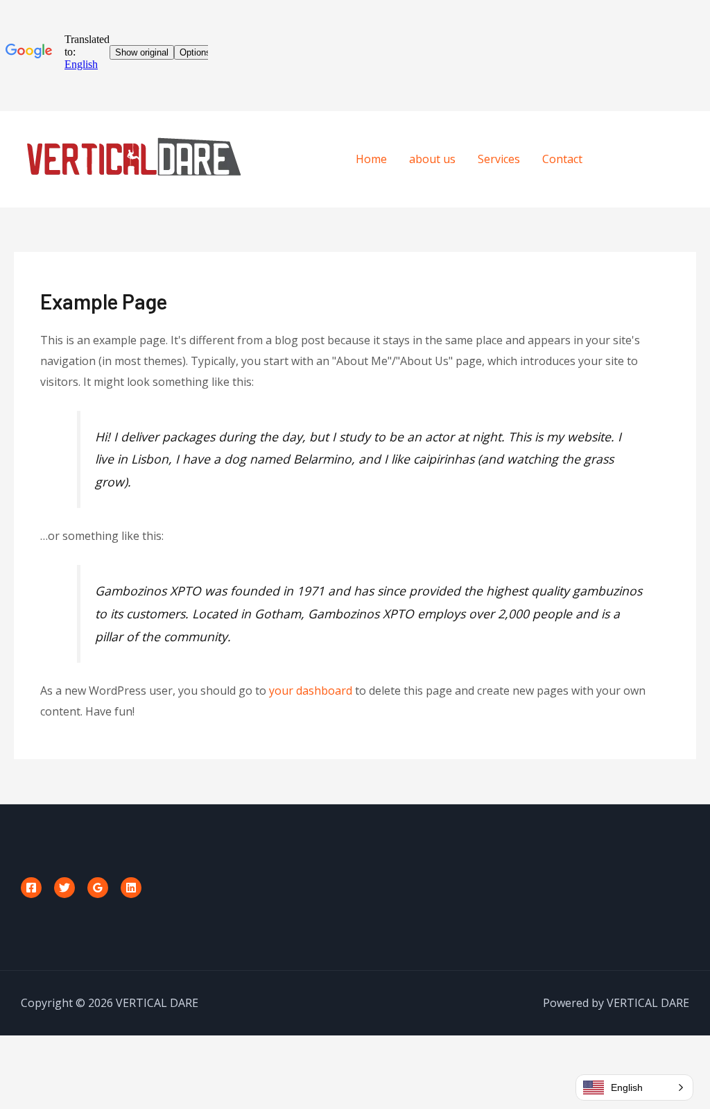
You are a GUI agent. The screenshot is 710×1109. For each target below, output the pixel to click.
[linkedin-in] (676, 157)
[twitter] (648, 157)
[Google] (97, 887)
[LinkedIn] (131, 887)
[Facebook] (31, 887)
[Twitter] (64, 887)
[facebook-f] (620, 157)
